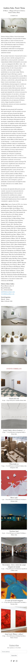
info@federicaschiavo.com (8, 292)
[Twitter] (13, 661)
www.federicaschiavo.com (7, 294)
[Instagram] (16, 661)
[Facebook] (11, 661)
